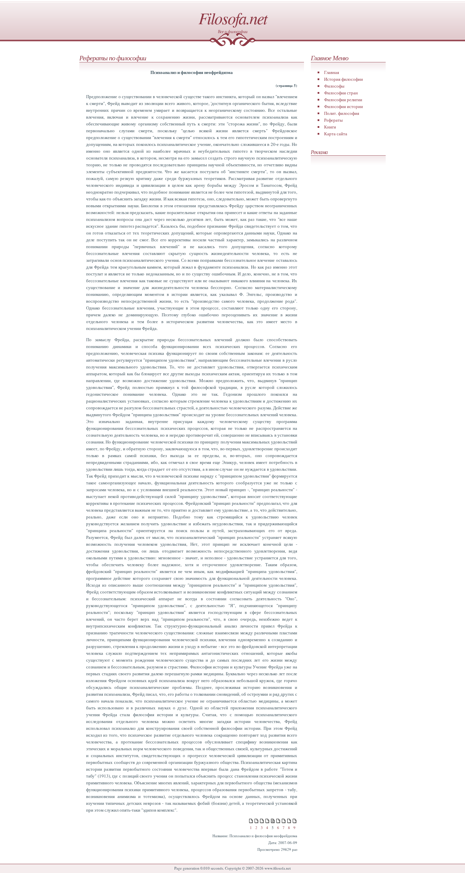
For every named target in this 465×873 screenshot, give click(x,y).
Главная (331, 72)
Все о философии (232, 31)
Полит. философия (341, 113)
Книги (330, 127)
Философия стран (341, 93)
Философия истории (343, 106)
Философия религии (343, 99)
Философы (334, 86)
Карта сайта (335, 134)
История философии (343, 79)
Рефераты (333, 120)
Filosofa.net (232, 18)
